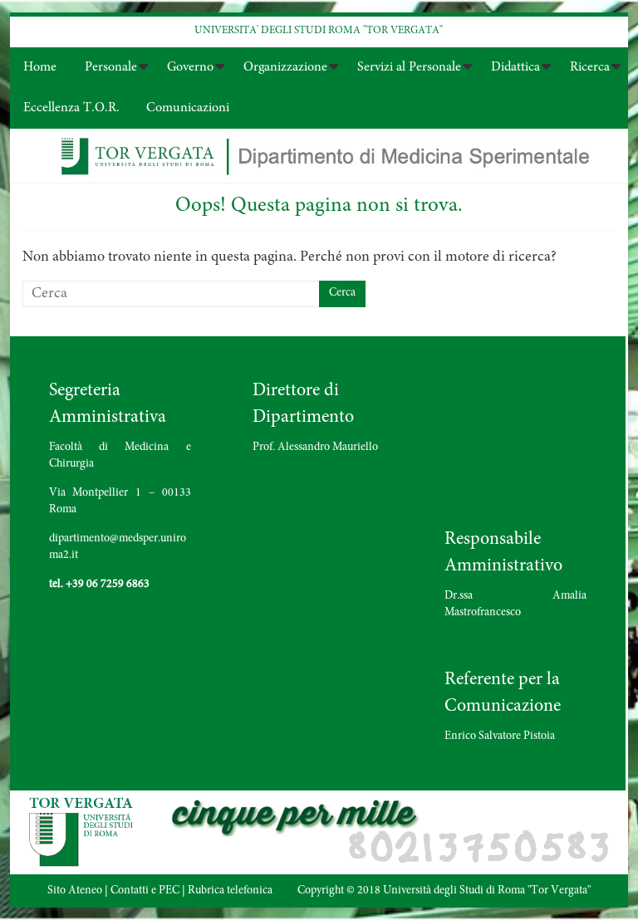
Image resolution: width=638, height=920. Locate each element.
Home (39, 67)
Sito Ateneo (74, 891)
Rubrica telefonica (230, 891)
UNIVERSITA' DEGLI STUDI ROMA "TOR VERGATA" (318, 31)
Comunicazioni (187, 108)
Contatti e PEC (144, 891)
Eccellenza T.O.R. (71, 108)
